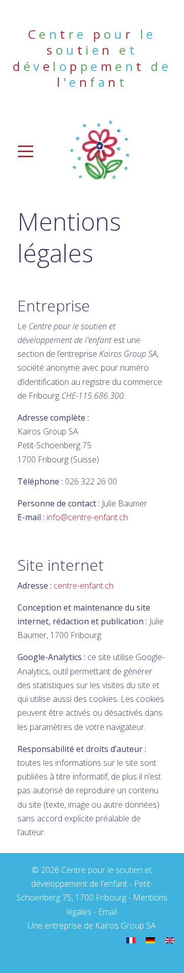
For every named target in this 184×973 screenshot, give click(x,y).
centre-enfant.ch (83, 585)
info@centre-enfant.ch (87, 517)
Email (107, 911)
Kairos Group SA (125, 925)
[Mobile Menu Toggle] (15, 151)
